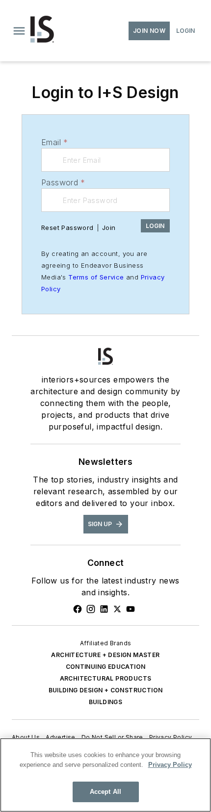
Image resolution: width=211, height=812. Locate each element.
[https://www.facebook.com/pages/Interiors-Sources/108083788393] (77, 609)
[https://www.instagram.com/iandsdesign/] (91, 609)
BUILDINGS (106, 702)
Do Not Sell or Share (112, 737)
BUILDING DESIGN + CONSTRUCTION (106, 690)
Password (63, 182)
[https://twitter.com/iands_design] (117, 609)
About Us (26, 737)
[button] (19, 31)
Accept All (105, 791)
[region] (105, 775)
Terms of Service (96, 277)
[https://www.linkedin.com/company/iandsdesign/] (104, 609)
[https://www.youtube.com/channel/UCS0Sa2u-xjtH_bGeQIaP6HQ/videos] (130, 609)
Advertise (61, 737)
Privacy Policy (170, 737)
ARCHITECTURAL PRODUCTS (106, 678)
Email (54, 142)
